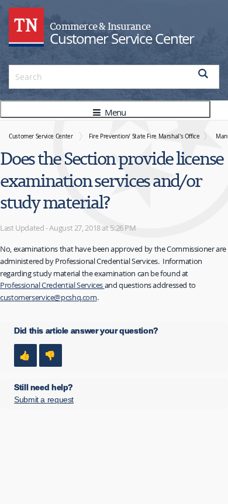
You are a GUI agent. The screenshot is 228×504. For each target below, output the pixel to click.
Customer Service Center (40, 136)
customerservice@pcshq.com (48, 297)
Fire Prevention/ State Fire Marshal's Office (144, 136)
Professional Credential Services (52, 285)
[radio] (25, 355)
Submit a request (44, 399)
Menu (114, 112)
